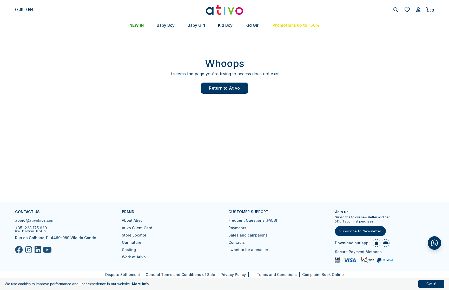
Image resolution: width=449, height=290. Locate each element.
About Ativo (132, 220)
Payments (237, 228)
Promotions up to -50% (296, 25)
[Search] (395, 10)
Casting (129, 249)
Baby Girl (196, 25)
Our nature (131, 242)
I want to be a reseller (248, 249)
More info (140, 284)
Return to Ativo (224, 88)
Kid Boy (225, 25)
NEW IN (136, 25)
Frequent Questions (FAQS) (252, 220)
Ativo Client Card (137, 228)
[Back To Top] (434, 243)
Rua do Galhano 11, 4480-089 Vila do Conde (55, 237)
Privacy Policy (233, 274)
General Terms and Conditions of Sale (180, 274)
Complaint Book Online (323, 274)
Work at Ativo (134, 257)
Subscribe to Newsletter (360, 231)
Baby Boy (166, 25)
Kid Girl (253, 25)
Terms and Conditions (277, 274)
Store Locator (134, 235)
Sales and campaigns (248, 235)
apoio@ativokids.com (34, 220)
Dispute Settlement (122, 274)
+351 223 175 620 (31, 228)
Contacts (236, 242)
